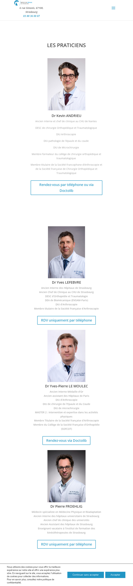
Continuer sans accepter (86, 574)
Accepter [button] (115, 574)
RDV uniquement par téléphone (66, 320)
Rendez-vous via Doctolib (66, 440)
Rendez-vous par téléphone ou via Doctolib (66, 187)
